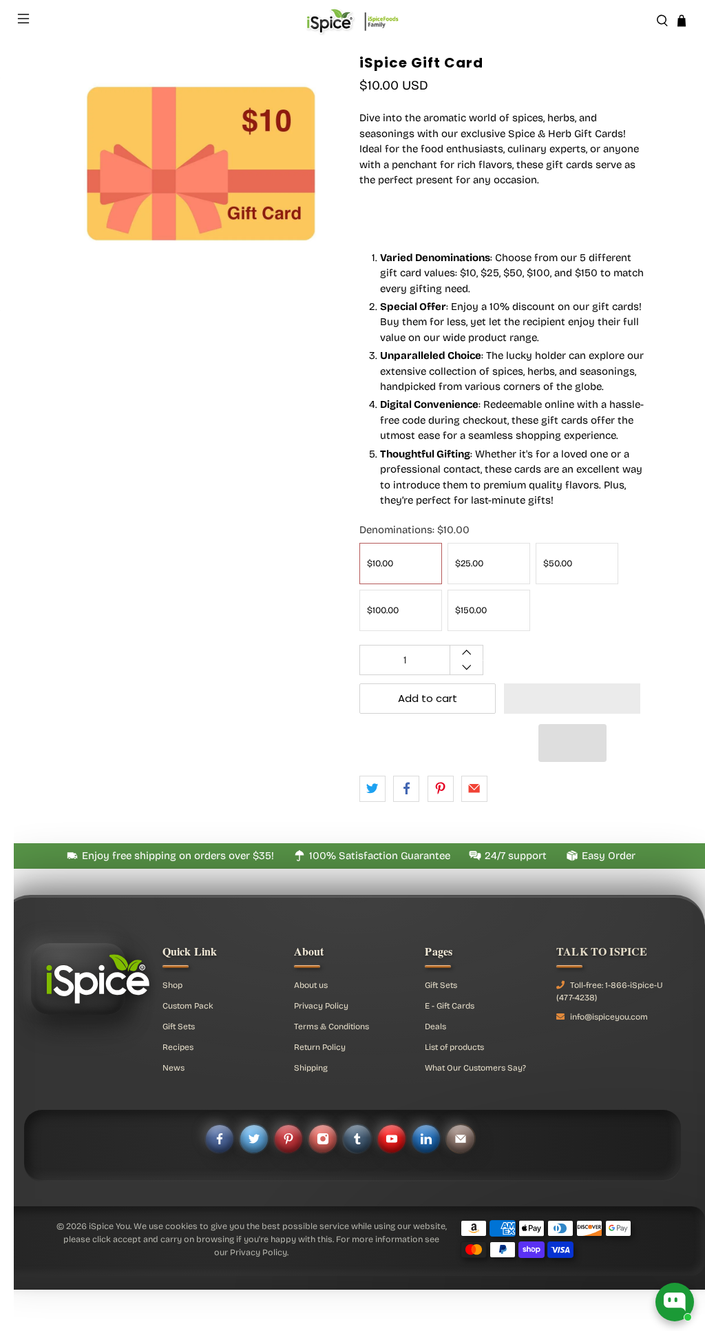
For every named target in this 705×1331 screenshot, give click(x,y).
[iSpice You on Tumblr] (357, 1139)
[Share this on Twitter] (372, 789)
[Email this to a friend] (474, 789)
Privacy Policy (321, 1006)
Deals (435, 1026)
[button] (572, 698)
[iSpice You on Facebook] (219, 1139)
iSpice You (109, 1226)
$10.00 (380, 563)
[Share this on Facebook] (406, 789)
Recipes (177, 1047)
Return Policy (320, 1047)
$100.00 (383, 610)
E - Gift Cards (449, 1006)
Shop (172, 985)
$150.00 (471, 610)
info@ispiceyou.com (609, 1017)
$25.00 (469, 563)
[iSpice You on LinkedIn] (426, 1139)
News (173, 1068)
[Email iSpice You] (460, 1139)
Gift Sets (178, 1026)
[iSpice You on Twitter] (254, 1139)
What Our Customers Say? (475, 1068)
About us (311, 985)
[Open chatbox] (674, 1302)
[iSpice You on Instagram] (323, 1139)
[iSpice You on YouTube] (392, 1139)
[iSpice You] (352, 20)
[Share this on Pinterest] (441, 789)
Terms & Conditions (331, 1026)
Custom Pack (187, 1006)
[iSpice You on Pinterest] (288, 1139)
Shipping (311, 1068)
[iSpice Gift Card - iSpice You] (201, 199)
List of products (454, 1047)
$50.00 (557, 563)
